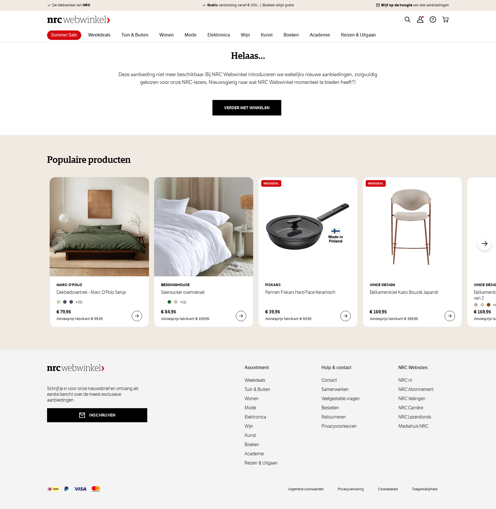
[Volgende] (484, 243)
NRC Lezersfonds (414, 417)
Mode (250, 408)
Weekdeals (255, 380)
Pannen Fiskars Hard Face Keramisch (300, 292)
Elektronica (255, 417)
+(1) (183, 302)
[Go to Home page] (78, 19)
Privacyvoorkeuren (339, 426)
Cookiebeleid (388, 489)
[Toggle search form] (407, 19)
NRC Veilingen (411, 399)
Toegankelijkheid (424, 489)
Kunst (250, 435)
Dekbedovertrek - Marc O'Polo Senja (91, 292)
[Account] (420, 19)
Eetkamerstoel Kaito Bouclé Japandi (404, 292)
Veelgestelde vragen (340, 399)
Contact (329, 380)
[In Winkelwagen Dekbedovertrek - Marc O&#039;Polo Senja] (137, 316)
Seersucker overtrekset (183, 292)
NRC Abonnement (416, 389)
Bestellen (330, 408)
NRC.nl (405, 380)
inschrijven (102, 415)
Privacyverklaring (351, 489)
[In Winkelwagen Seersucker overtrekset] (241, 316)
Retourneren (333, 417)
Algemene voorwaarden (306, 489)
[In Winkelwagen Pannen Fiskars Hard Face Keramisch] (345, 316)
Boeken (252, 444)
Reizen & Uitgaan (261, 463)
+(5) (79, 302)
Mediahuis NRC (413, 426)
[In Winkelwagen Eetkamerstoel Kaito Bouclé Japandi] (450, 316)
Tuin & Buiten (257, 389)
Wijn (249, 426)
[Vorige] (58, 243)
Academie (254, 454)
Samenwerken (335, 389)
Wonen (252, 399)
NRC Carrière (410, 408)
